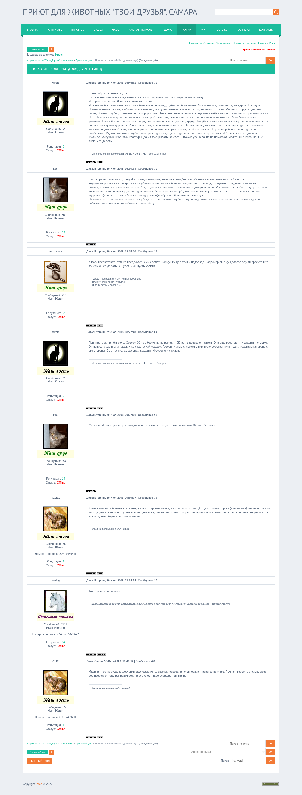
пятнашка (55, 251)
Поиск (262, 43)
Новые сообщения (201, 43)
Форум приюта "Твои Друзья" (43, 60)
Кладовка (68, 60)
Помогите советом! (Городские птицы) (116, 60)
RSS (272, 43)
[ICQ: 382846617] (100, 325)
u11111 (56, 497)
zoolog (56, 580)
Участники (223, 43)
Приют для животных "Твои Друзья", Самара (110, 12)
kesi (55, 168)
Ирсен (59, 54)
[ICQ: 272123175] (100, 162)
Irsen (39, 784)
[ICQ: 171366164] (100, 573)
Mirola (55, 82)
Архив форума (84, 60)
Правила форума (244, 43)
